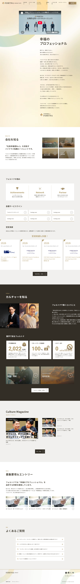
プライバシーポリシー (15, 581)
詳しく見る (39, 451)
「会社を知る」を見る (39, 274)
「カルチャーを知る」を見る (39, 390)
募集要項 (47, 3)
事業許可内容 (8, 581)
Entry (72, 3)
